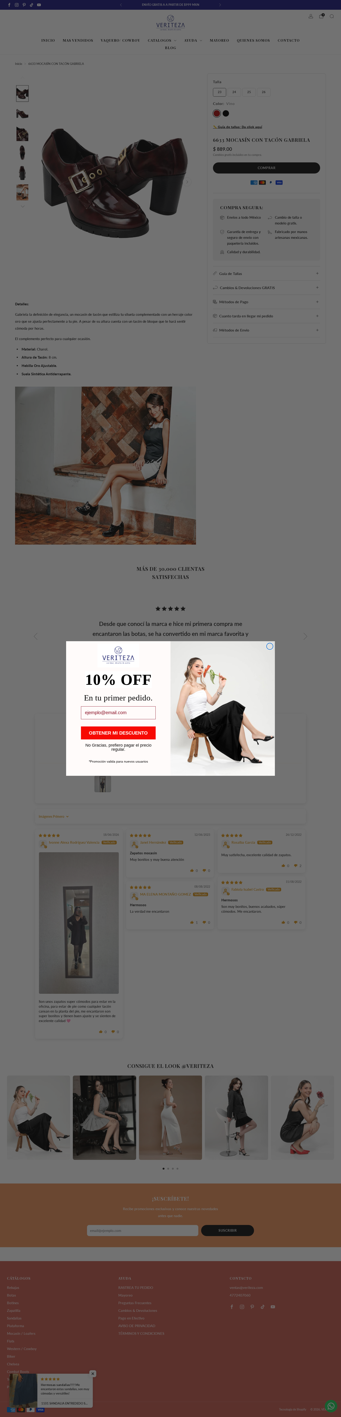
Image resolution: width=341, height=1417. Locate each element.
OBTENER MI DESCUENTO (118, 732)
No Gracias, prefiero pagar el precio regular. (118, 745)
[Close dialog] (270, 646)
